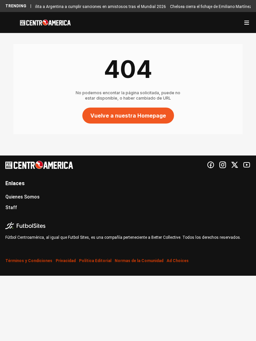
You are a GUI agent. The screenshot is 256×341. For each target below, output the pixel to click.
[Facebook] (211, 165)
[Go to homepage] (45, 23)
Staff (11, 207)
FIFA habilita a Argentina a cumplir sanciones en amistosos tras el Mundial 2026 (91, 6)
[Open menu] (247, 23)
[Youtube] (247, 165)
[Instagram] (223, 165)
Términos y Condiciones (28, 260)
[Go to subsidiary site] (128, 225)
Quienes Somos (22, 196)
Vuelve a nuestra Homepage (128, 115)
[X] (235, 165)
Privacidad (66, 260)
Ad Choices (178, 260)
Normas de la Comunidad (139, 260)
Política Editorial (95, 260)
